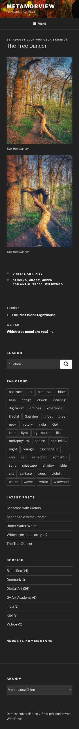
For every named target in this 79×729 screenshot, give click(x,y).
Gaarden (31, 416)
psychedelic (49, 449)
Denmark (14, 580)
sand (12, 465)
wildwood (54, 284)
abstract (15, 392)
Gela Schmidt (55, 39)
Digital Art (23, 273)
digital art (16, 408)
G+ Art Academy (19, 598)
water (13, 482)
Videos (12, 624)
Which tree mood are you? (27, 535)
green (47, 280)
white (43, 482)
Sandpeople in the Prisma (26, 517)
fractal (14, 416)
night (13, 449)
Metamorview (31, 6)
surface (26, 474)
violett (57, 474)
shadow (49, 465)
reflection (39, 457)
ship (63, 465)
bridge (27, 400)
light (24, 433)
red (24, 457)
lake (12, 433)
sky (11, 474)
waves (29, 482)
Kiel (39, 273)
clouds (42, 400)
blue (12, 400)
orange (28, 449)
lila (58, 433)
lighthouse (42, 433)
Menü (42, 23)
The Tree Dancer (19, 544)
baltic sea (45, 392)
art (30, 392)
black (62, 392)
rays (12, 457)
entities (35, 408)
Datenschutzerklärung (22, 713)
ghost (34, 280)
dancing (20, 280)
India (42, 425)
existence (55, 408)
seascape (29, 465)
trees (37, 284)
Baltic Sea (14, 571)
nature (40, 441)
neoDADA (58, 441)
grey (12, 425)
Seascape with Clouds (24, 508)
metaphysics (19, 441)
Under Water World (22, 526)
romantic (22, 284)
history (27, 425)
